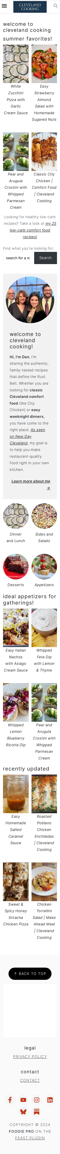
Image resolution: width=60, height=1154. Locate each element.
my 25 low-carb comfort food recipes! (33, 230)
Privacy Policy (30, 1056)
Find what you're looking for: (28, 248)
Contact (30, 1080)
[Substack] (37, 1112)
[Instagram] (37, 1100)
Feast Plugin (30, 1138)
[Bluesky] (23, 1112)
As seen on (27, 436)
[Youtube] (23, 1100)
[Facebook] (10, 1100)
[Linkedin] (50, 1100)
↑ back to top (30, 973)
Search (45, 258)
